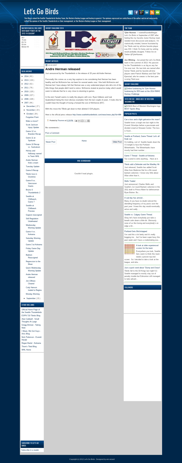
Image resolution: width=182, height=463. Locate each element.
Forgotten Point (32, 117)
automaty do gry (25, 1)
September (31, 298)
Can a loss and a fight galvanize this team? (142, 119)
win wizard (110, 459)
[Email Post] (76, 120)
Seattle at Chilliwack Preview (31, 208)
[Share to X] (85, 120)
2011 (26, 88)
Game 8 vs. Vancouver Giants (31, 183)
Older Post (117, 142)
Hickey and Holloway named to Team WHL (34, 153)
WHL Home (26, 350)
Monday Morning (33, 294)
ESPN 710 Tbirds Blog (31, 315)
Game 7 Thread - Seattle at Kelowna (139, 156)
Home (84, 141)
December (30, 106)
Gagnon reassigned (34, 215)
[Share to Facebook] (88, 120)
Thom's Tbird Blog (29, 346)
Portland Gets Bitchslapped (135, 231)
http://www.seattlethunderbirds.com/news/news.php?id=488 (97, 115)
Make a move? (32, 121)
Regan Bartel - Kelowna (31, 343)
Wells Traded (129, 181)
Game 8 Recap (32, 170)
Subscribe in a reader (30, 450)
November (30, 110)
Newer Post (50, 142)
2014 (26, 76)
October (30, 114)
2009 (26, 95)
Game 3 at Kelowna (34, 244)
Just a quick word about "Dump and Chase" (142, 268)
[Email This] (79, 120)
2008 (26, 99)
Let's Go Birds (41, 11)
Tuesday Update (32, 166)
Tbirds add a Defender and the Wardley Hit (141, 164)
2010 (26, 91)
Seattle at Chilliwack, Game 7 (31, 199)
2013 (26, 80)
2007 (26, 103)
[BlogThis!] (82, 120)
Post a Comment (52, 133)
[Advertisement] (135, 357)
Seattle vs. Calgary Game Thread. (138, 215)
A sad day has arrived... (134, 198)
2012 (26, 84)
